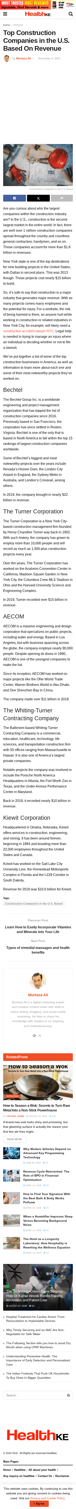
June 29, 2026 (33, 1163)
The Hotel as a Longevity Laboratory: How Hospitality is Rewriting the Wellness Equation (46, 1243)
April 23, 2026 (33, 1185)
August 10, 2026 (37, 1116)
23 (47, 1208)
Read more (14, 1139)
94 (32, 1306)
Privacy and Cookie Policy (47, 1498)
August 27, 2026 (17, 1306)
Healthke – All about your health (35, 1469)
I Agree (39, 1503)
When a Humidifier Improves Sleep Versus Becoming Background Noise (48, 1220)
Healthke (51, 1453)
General (18, 25)
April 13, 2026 (33, 1230)
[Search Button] (68, 1395)
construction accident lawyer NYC (28, 331)
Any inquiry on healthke (18, 1476)
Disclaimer (62, 1476)
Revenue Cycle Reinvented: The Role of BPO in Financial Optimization (46, 1175)
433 (53, 1116)
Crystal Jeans (15, 1116)
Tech (15, 1453)
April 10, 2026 (33, 1253)
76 (47, 1185)
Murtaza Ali (23, 58)
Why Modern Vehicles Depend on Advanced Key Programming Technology (47, 1153)
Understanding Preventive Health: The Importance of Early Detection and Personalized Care (38, 1360)
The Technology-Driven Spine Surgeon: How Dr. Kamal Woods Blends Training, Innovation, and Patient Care (34, 1296)
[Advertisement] (38, 102)
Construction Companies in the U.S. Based (34, 903)
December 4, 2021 (49, 58)
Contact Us (45, 1476)
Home (6, 25)
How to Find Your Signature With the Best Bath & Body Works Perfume (46, 1198)
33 (46, 1163)
